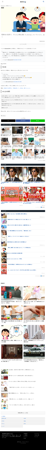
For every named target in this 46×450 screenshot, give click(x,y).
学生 (25, 423)
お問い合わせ (19, 441)
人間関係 (3, 416)
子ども (3, 423)
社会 (25, 438)
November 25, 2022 (17, 59)
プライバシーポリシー (25, 441)
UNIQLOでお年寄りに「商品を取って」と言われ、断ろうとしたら (17, 88)
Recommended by (40, 160)
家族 (25, 421)
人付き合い (3, 115)
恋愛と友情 (4, 418)
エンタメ (36, 436)
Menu (2, 1)
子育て (3, 421)
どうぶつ (25, 436)
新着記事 (25, 433)
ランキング (37, 433)
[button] (3, 281)
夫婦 (25, 418)
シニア (3, 426)
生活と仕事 (37, 435)
